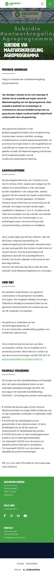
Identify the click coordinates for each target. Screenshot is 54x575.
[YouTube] (25, 516)
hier (8, 463)
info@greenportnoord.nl (14, 538)
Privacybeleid (31, 563)
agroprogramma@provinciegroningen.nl (22, 359)
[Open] (50, 4)
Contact (20, 563)
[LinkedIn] (18, 516)
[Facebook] (4, 516)
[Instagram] (11, 516)
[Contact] (42, 4)
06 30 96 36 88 (11, 534)
